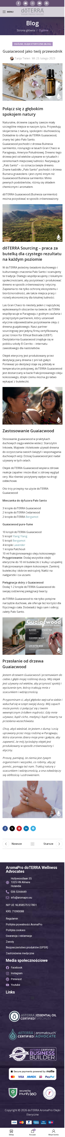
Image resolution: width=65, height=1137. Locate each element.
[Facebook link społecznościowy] (18, 3)
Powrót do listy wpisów (33, 844)
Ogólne (43, 30)
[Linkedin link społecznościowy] (26, 828)
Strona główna (26, 30)
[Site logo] (32, 11)
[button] (32, 998)
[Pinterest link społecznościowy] (46, 3)
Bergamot (32, 517)
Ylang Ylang (20, 536)
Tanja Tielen (22, 58)
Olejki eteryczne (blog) (37, 43)
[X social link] (12, 828)
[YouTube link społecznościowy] (39, 3)
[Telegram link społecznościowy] (33, 828)
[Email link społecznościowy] (25, 3)
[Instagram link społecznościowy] (32, 3)
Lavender (19, 545)
